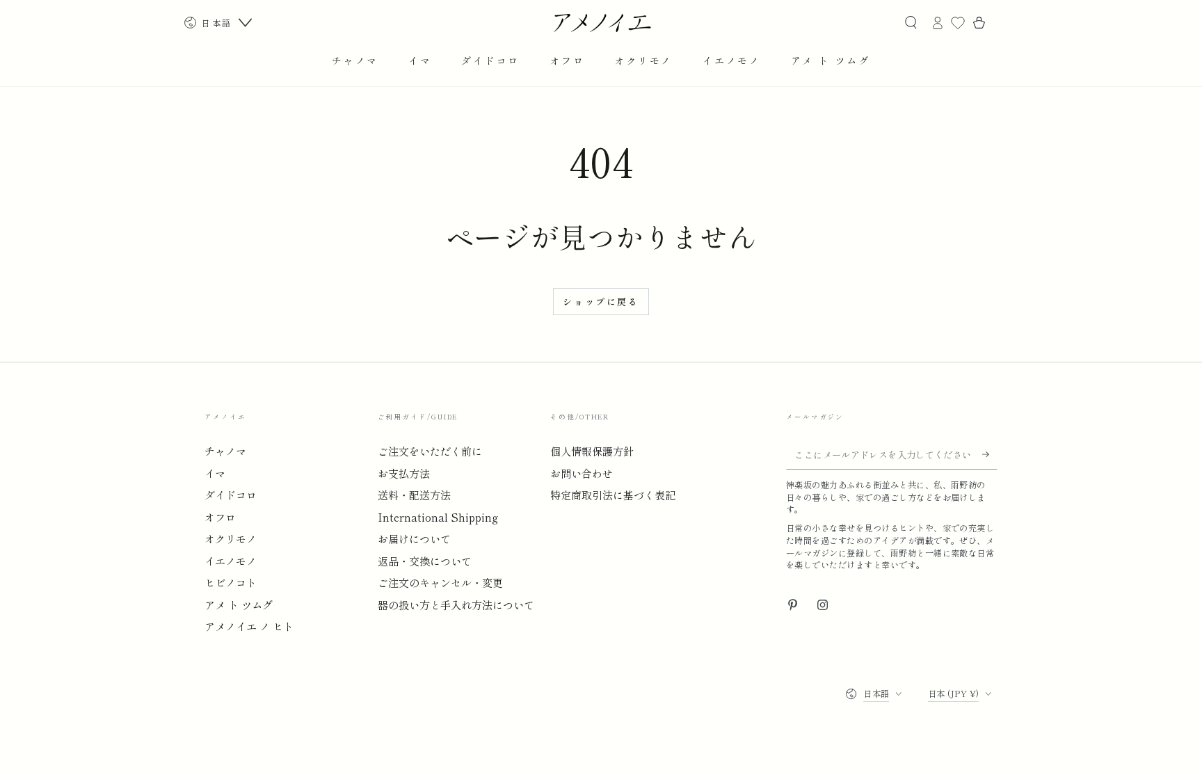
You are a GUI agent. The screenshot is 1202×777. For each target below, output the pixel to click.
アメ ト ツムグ (239, 604)
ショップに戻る (601, 301)
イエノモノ (231, 560)
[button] (910, 23)
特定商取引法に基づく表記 (612, 494)
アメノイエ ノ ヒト (249, 626)
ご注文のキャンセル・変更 (440, 582)
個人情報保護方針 (592, 450)
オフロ (220, 516)
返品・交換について (425, 560)
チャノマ (225, 450)
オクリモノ (231, 538)
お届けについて (414, 538)
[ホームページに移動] (601, 23)
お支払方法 (404, 473)
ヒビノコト (231, 582)
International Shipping (438, 516)
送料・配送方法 (414, 494)
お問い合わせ (581, 473)
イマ (215, 473)
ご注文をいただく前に (430, 450)
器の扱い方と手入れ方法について (456, 604)
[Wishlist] (957, 23)
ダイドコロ (231, 494)
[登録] (989, 454)
